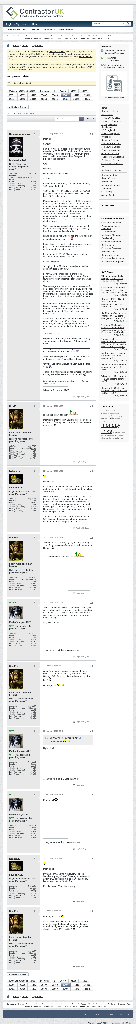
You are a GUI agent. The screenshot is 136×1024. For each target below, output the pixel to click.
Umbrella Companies (96, 36)
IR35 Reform (48, 38)
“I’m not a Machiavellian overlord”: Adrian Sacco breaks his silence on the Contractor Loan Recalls (113, 329)
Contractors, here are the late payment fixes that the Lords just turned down (114, 290)
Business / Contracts (41, 36)
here (38, 67)
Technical (59, 38)
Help (34, 24)
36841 (76, 99)
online (123, 432)
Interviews (106, 188)
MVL (103, 166)
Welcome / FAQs (71, 38)
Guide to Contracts (110, 153)
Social (82, 38)
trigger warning (106, 438)
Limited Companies (110, 133)
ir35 (112, 418)
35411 (87, 95)
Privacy (111, 1014)
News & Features (109, 111)
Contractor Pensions (111, 248)
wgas (122, 438)
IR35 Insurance (108, 232)
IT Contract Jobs (109, 175)
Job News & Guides (110, 147)
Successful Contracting (112, 157)
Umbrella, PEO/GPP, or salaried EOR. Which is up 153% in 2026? (114, 390)
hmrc (107, 418)
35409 (65, 95)
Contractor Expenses (111, 170)
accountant (105, 411)
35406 (33, 95)
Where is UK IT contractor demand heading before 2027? (113, 367)
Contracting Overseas (111, 160)
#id (91, 134)
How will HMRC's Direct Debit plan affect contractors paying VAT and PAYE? (112, 303)
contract (104, 413)
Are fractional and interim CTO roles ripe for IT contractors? (113, 355)
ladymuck (14, 471)
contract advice (113, 413)
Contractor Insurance (111, 222)
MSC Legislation (109, 130)
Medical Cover (108, 251)
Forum (16, 45)
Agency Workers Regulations (109, 125)
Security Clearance (110, 185)
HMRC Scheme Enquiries (115, 36)
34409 (63, 91)
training (120, 435)
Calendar (35, 29)
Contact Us (98, 1014)
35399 (22, 95)
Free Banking (107, 238)
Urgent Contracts (109, 178)
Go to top (124, 1014)
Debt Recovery (108, 245)
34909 (73, 91)
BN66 (117, 118)
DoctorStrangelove (20, 134)
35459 (33, 99)
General (21, 36)
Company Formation (111, 241)
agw (111, 411)
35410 (76, 95)
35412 (12, 99)
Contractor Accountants (112, 258)
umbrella (116, 438)
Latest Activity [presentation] (26, 113)
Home (104, 108)
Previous (44, 91)
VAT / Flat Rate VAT (111, 143)
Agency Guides (108, 195)
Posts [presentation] (11, 113)
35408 (55, 95)
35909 (55, 99)
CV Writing (106, 191)
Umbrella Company (110, 140)
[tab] (11, 113)
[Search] (128, 24)
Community (48, 29)
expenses (104, 416)
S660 (110, 118)
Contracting (11, 36)
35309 (84, 91)
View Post (80, 738)
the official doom (110, 435)
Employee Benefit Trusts (113, 121)
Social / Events (103, 38)
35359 (12, 95)
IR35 (103, 118)
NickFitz (13, 406)
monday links (110, 428)
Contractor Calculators (112, 163)
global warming (114, 416)
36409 (65, 99)
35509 (44, 99)
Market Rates (107, 181)
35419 (22, 99)
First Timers (107, 114)
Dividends (106, 137)
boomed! (117, 411)
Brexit (28, 36)
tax (102, 435)
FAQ (25, 29)
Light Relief (91, 38)
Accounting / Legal (79, 36)
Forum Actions (66, 29)
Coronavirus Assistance (60, 36)
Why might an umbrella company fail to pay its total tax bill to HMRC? (112, 278)
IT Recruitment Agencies (113, 261)
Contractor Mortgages (111, 235)
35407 (44, 95)
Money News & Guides (112, 150)
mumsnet (116, 432)
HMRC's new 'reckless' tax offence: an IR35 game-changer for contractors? (114, 316)
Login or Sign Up (15, 24)
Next (87, 99)
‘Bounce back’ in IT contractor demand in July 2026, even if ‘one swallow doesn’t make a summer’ (114, 343)
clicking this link (57, 51)
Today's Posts (13, 29)
